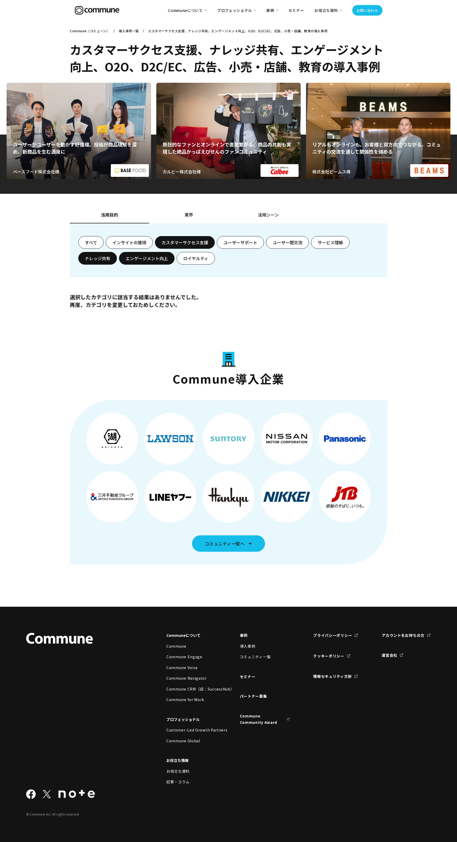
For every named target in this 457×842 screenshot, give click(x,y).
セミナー (296, 10)
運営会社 (389, 655)
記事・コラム (178, 781)
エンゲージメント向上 (147, 258)
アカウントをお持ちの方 (403, 635)
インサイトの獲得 (129, 242)
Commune (176, 646)
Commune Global (183, 740)
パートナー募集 (253, 696)
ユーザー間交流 (287, 242)
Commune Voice (182, 667)
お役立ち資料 (178, 771)
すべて (91, 242)
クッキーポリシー (328, 656)
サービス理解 (330, 242)
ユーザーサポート (240, 242)
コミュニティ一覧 (255, 656)
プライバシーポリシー (332, 635)
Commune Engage (184, 656)
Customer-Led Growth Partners (191, 730)
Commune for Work (185, 699)
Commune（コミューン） (89, 31)
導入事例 (247, 646)
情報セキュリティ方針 (332, 676)
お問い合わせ (367, 10)
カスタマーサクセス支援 (185, 242)
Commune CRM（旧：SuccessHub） (191, 689)
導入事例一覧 (129, 31)
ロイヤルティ (195, 258)
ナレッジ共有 (97, 258)
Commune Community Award (258, 719)
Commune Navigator (186, 678)
